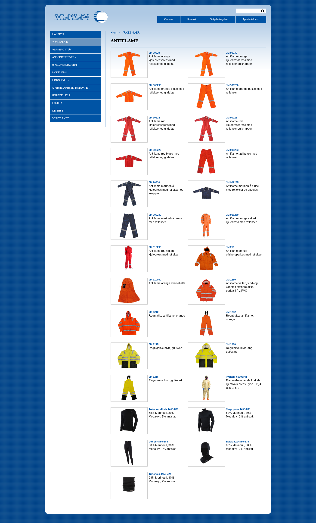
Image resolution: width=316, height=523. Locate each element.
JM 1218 (231, 344)
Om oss (168, 19)
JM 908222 (155, 150)
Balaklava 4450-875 (237, 441)
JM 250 (230, 247)
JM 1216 (153, 376)
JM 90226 (231, 117)
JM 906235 (155, 85)
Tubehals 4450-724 (160, 474)
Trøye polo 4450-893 (238, 409)
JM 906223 (232, 150)
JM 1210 (153, 312)
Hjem (114, 32)
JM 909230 (155, 214)
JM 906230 (232, 85)
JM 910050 (155, 279)
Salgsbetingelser (219, 19)
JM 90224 (154, 117)
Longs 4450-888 (158, 441)
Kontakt (191, 19)
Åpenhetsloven (251, 19)
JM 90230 (231, 52)
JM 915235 (155, 247)
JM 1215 (153, 344)
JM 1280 (231, 279)
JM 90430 (154, 182)
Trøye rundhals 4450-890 (163, 409)
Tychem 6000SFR (236, 376)
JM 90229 (154, 52)
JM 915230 (232, 214)
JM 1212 (231, 312)
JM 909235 (232, 182)
